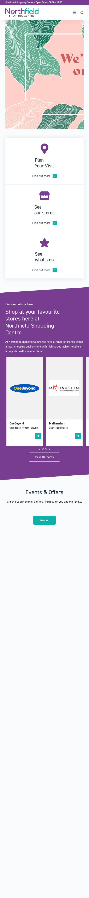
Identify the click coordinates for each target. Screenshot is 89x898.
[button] (39, 449)
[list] (44, 74)
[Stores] (44, 207)
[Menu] (74, 12)
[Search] (82, 12)
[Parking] (44, 254)
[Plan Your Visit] (44, 160)
